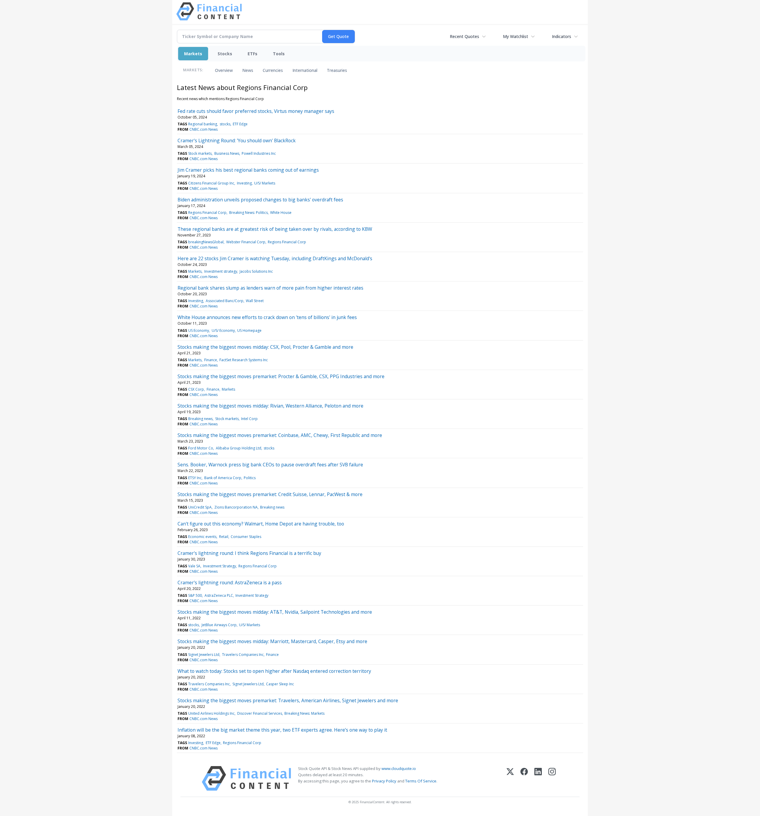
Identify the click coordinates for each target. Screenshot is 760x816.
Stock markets (200, 153)
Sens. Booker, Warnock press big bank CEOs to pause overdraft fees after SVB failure (270, 464)
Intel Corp (249, 418)
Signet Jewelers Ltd (203, 654)
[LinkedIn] (538, 778)
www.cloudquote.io (398, 768)
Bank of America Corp (222, 477)
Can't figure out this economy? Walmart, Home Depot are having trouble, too (261, 523)
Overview (224, 70)
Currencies (273, 70)
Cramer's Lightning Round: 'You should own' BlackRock (237, 140)
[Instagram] (552, 778)
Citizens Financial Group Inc (211, 183)
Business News (226, 153)
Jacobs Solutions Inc (256, 271)
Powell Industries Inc (259, 153)
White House (281, 212)
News (247, 70)
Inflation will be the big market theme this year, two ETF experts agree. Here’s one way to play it (282, 730)
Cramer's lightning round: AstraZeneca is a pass (230, 582)
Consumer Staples (246, 536)
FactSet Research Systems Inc (243, 359)
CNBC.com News (203, 129)
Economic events (202, 536)
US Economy (198, 330)
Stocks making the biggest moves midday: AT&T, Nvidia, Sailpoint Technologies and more (275, 612)
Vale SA (194, 566)
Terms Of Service (420, 781)
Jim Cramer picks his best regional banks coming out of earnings (248, 170)
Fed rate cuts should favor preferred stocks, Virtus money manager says (256, 111)
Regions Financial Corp (207, 212)
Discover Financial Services (259, 713)
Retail (223, 536)
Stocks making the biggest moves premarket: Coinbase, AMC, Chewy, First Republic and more (280, 435)
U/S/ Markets (264, 183)
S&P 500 (195, 595)
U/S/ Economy (223, 330)
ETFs (252, 53)
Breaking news (200, 418)
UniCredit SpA (200, 507)
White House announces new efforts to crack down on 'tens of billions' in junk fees (267, 317)
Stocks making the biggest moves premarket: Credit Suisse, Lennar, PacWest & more (270, 494)
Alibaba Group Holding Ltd (238, 448)
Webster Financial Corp (245, 241)
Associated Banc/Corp (224, 300)
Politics (250, 477)
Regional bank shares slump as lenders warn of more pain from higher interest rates (270, 288)
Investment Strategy (219, 566)
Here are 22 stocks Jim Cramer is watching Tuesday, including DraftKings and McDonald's (275, 258)
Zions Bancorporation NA (236, 507)
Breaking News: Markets (304, 713)
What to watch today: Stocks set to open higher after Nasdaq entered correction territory (274, 671)
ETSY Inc (195, 477)
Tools (279, 53)
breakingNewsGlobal (206, 241)
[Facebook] (524, 778)
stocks (225, 124)
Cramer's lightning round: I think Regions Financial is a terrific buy (249, 553)
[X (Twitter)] (510, 778)
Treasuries (337, 70)
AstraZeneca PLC (219, 595)
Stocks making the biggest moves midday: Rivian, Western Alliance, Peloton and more (270, 406)
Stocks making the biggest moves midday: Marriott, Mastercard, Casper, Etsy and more (272, 641)
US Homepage (249, 330)
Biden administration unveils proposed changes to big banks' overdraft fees (260, 199)
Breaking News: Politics (248, 212)
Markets (193, 53)
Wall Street (255, 300)
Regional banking (202, 124)
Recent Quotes (464, 36)
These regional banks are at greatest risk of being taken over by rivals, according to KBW (275, 229)
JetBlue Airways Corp (219, 624)
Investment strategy (220, 271)
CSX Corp (196, 389)
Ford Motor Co (200, 448)
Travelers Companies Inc (243, 654)
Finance (210, 359)
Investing (244, 183)
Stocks (225, 53)
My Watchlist (515, 36)
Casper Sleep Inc (280, 683)
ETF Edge (240, 124)
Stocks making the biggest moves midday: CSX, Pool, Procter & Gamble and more (265, 347)
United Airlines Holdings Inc (211, 713)
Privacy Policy (384, 781)
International (304, 70)
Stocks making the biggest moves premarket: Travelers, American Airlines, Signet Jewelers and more (288, 700)
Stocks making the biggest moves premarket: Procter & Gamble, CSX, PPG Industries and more (281, 376)
